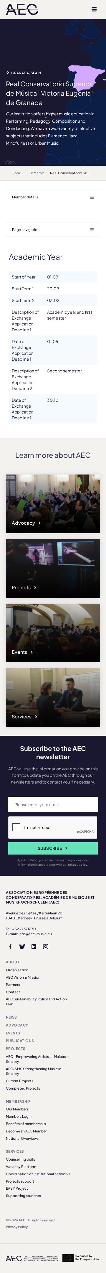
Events (20, 652)
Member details (25, 197)
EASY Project (17, 1188)
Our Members (37, 173)
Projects (22, 587)
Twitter (22, 946)
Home (17, 173)
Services (22, 716)
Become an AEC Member (26, 1131)
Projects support (20, 1181)
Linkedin (33, 946)
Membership (18, 1101)
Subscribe (50, 848)
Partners (13, 984)
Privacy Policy (17, 1227)
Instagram (45, 946)
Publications (20, 1041)
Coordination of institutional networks (38, 1174)
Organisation (17, 970)
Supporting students (23, 1195)
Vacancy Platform (21, 1166)
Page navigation (25, 229)
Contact (13, 992)
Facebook (10, 946)
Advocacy (24, 523)
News (11, 1017)
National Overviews (22, 1138)
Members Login (19, 1116)
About (12, 962)
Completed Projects (23, 1088)
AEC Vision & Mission (23, 977)
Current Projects (19, 1081)
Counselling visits (20, 1159)
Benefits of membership (26, 1124)
